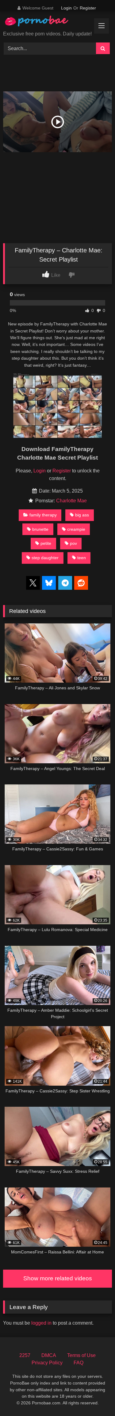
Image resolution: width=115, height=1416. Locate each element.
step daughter (45, 557)
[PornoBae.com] (42, 22)
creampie (76, 529)
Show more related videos (57, 1278)
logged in (41, 1323)
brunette (40, 529)
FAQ (78, 1362)
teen (81, 557)
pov (73, 543)
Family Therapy (43, 514)
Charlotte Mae (71, 500)
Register (88, 8)
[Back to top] (96, 1398)
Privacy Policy (47, 1362)
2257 (24, 1355)
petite (45, 543)
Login (66, 8)
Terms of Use (81, 1355)
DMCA (48, 1355)
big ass (82, 514)
